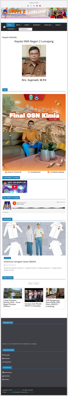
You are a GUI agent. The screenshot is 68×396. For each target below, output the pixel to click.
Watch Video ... (17, 297)
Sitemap (6, 379)
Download (7, 376)
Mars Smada (13, 214)
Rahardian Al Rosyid (6, 214)
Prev (30, 283)
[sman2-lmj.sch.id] (4, 27)
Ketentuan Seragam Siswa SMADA (20, 261)
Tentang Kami (7, 362)
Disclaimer (7, 358)
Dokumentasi (8, 372)
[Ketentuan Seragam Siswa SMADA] (34, 238)
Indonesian (24, 29)
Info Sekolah (7, 258)
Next (36, 283)
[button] (12, 25)
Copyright (7, 355)
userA (14, 265)
